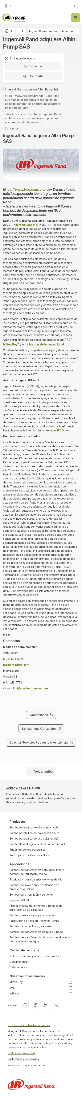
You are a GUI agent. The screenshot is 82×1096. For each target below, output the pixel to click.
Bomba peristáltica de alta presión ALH (34, 827)
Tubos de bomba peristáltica (28, 849)
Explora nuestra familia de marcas (29, 1025)
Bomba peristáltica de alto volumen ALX (34, 838)
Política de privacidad (21, 1053)
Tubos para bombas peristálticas (30, 855)
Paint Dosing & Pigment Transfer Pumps (34, 920)
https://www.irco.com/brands (26, 189)
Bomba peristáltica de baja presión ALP (34, 833)
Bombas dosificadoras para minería (32, 915)
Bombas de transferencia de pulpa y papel (37, 931)
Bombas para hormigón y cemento (31, 894)
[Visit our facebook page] (35, 1005)
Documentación (19, 961)
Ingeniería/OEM (19, 900)
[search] (76, 6)
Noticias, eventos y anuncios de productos (37, 956)
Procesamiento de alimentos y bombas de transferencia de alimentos (36, 907)
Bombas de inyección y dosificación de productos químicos (34, 887)
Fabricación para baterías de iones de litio (36, 879)
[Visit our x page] (45, 1005)
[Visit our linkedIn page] (25, 1005)
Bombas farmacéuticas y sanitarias (31, 926)
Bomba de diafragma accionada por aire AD (37, 844)
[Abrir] (75, 17)
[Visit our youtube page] (55, 1005)
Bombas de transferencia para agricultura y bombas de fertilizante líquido (37, 871)
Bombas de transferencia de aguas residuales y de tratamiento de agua (40, 939)
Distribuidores (18, 967)
